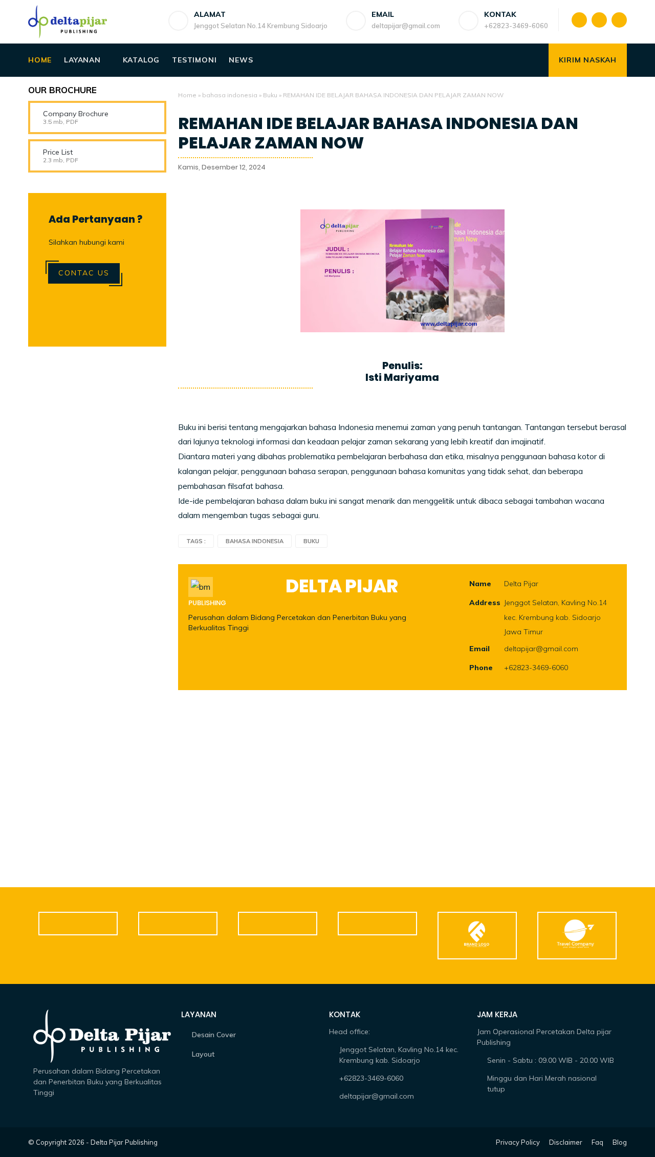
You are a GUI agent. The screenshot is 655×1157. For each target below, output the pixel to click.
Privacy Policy (518, 1142)
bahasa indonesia (229, 95)
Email (479, 648)
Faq (597, 1142)
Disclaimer (565, 1142)
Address (484, 602)
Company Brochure (75, 113)
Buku (270, 95)
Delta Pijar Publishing (124, 1142)
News (241, 60)
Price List (58, 152)
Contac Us (84, 272)
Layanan (82, 60)
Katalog (141, 60)
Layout (203, 1054)
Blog (620, 1142)
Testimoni (194, 60)
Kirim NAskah (588, 60)
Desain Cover (214, 1034)
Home (40, 60)
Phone (481, 667)
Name (480, 583)
